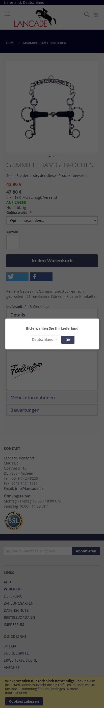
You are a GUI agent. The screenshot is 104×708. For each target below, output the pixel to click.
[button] (45, 340)
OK (67, 339)
